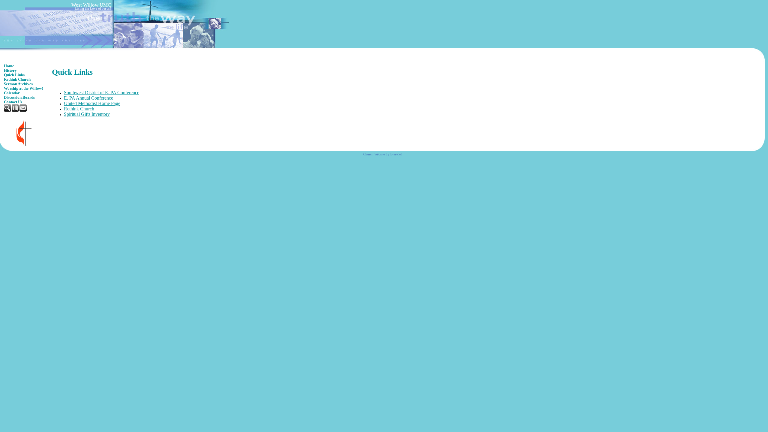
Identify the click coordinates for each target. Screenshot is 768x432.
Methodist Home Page (99, 103)
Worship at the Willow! (23, 88)
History (10, 70)
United (71, 103)
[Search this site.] (8, 110)
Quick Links (14, 75)
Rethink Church (17, 79)
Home (9, 66)
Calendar (12, 93)
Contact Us (13, 102)
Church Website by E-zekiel (382, 154)
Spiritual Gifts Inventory (87, 114)
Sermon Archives (18, 84)
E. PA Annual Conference (88, 97)
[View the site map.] (16, 110)
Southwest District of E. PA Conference (101, 92)
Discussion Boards (19, 97)
